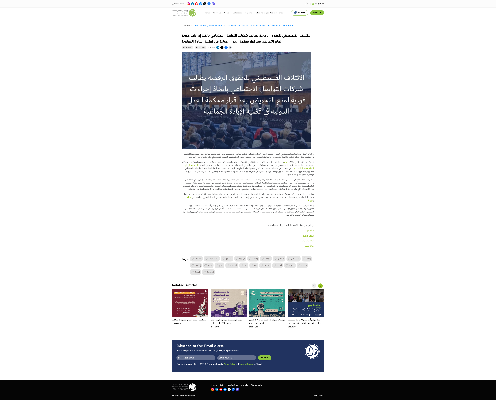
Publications (237, 12)
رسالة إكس (309, 246)
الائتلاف (198, 258)
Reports (248, 12)
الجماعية (210, 272)
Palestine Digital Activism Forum (269, 12)
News (226, 12)
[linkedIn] (192, 4)
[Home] (184, 13)
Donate (244, 385)
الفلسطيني (213, 258)
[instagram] (188, 4)
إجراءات (198, 265)
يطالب (255, 258)
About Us (217, 12)
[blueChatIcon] (200, 4)
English (318, 3)
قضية (304, 265)
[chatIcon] (213, 4)
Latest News (186, 25)
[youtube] (196, 4)
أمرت (286, 162)
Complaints (256, 385)
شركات (267, 258)
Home (207, 12)
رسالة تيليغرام (308, 235)
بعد (245, 265)
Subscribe (179, 3)
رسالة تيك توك (308, 240)
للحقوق (229, 258)
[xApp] (204, 4)
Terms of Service (246, 364)
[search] (306, 3)
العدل (279, 265)
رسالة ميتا (310, 230)
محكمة (267, 265)
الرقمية (242, 258)
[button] (320, 285)
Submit (264, 357)
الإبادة (197, 272)
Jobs (222, 385)
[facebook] (209, 4)
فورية (210, 265)
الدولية (291, 265)
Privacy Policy (229, 364)
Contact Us (232, 385)
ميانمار (188, 197)
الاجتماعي (295, 258)
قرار (255, 265)
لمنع (221, 265)
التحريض (233, 265)
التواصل (281, 258)
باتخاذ (308, 258)
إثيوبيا (310, 200)
